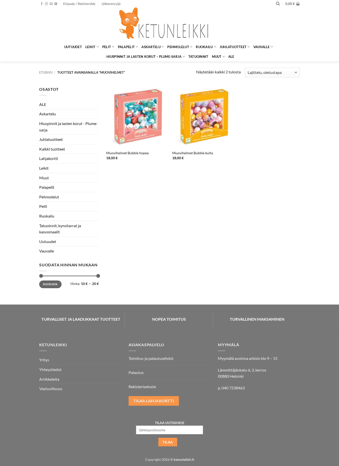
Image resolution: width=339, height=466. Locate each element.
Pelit (106, 47)
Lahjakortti (48, 158)
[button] (79, 3)
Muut (217, 57)
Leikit (90, 47)
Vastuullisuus (50, 388)
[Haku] (278, 3)
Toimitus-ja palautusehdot (151, 358)
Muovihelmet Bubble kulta (192, 153)
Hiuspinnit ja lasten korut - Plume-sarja (68, 126)
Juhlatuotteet (233, 47)
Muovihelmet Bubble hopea (127, 153)
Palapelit (126, 47)
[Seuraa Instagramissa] (46, 4)
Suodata (50, 284)
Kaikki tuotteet (52, 149)
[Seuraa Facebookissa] (41, 4)
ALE (231, 57)
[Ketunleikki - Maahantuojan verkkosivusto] (169, 24)
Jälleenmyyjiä (111, 4)
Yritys (44, 359)
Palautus (136, 372)
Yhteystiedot (50, 369)
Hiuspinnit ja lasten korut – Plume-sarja (143, 57)
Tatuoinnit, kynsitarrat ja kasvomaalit (60, 228)
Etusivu (46, 72)
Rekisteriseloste (142, 386)
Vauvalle (261, 47)
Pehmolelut (178, 47)
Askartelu (150, 47)
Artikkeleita (49, 379)
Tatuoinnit (198, 57)
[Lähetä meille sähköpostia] (51, 4)
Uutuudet (73, 47)
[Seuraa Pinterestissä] (55, 4)
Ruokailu (204, 47)
